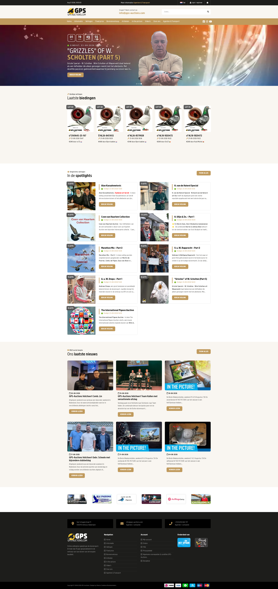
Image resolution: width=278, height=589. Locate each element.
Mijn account (147, 540)
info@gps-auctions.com (132, 13)
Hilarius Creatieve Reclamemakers (106, 585)
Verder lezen (77, 411)
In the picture (137, 21)
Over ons (156, 21)
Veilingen (89, 21)
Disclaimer (146, 561)
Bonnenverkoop (113, 21)
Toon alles (203, 173)
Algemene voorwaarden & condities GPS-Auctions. (156, 556)
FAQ (144, 547)
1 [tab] (137, 84)
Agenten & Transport (171, 21)
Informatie (78, 21)
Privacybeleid (147, 551)
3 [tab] (141, 84)
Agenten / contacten (133, 525)
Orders (145, 543)
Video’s (148, 21)
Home (69, 21)
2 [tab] (139, 84)
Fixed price (99, 21)
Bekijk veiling (107, 204)
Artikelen (125, 21)
